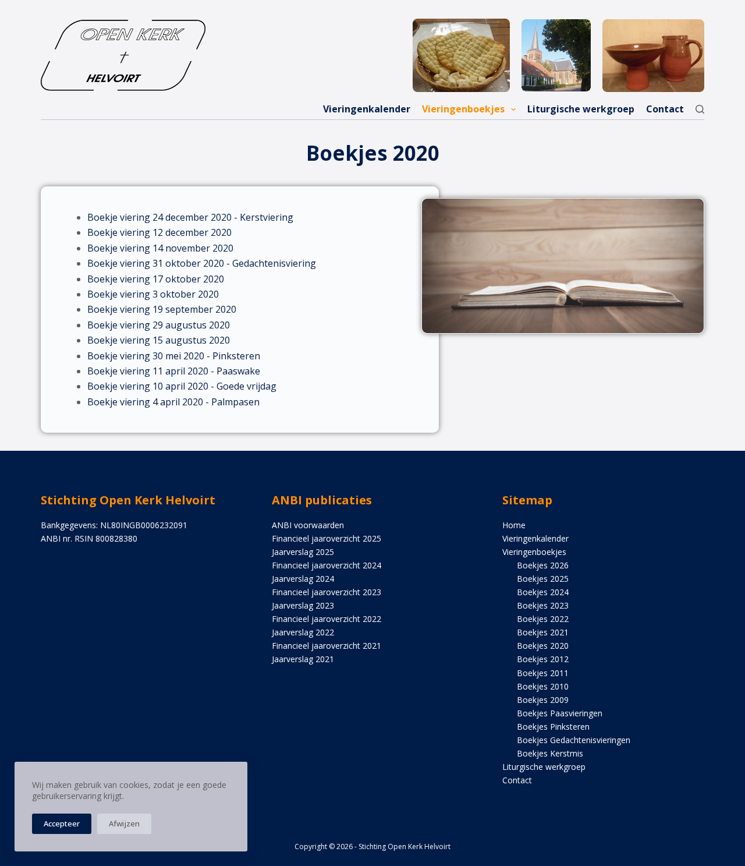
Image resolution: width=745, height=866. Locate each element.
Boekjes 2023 (543, 605)
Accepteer (62, 823)
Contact (665, 108)
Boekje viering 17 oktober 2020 (155, 279)
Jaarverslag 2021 (303, 658)
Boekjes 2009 (543, 699)
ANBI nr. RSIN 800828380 (89, 538)
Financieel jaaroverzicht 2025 (326, 538)
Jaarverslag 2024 (303, 578)
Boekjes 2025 (543, 578)
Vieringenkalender (366, 108)
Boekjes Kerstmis (550, 753)
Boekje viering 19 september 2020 (161, 309)
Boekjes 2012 (543, 658)
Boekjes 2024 (543, 592)
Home (514, 525)
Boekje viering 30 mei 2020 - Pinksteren (173, 355)
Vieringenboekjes (463, 108)
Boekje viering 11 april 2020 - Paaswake (173, 371)
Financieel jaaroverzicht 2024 (326, 565)
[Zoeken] (700, 109)
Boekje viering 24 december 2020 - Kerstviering (190, 217)
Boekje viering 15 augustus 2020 (158, 340)
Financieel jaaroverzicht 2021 (326, 645)
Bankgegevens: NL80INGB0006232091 (114, 525)
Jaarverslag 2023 (303, 605)
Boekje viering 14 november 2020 (160, 248)
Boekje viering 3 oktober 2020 (153, 294)
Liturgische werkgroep (580, 108)
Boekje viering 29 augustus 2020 (158, 325)
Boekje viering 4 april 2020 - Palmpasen (173, 401)
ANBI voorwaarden (308, 525)
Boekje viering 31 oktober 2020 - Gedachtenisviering (201, 263)
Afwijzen (124, 823)
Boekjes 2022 (543, 618)
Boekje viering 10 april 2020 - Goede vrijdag (181, 386)
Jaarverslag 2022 (303, 632)
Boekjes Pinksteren (553, 726)
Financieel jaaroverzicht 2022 (326, 618)
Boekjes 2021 (543, 632)
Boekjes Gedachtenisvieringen (573, 739)
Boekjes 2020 (543, 645)
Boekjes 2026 (543, 565)
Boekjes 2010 (543, 686)
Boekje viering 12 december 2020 (159, 232)
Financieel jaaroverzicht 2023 (326, 592)
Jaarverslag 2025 (303, 551)
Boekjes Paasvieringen (559, 713)
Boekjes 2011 (543, 672)
